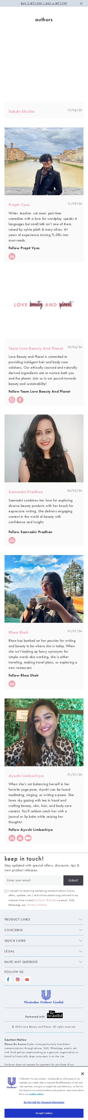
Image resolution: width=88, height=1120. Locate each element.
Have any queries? (21, 962)
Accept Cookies (44, 1113)
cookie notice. (36, 1094)
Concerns (14, 930)
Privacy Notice (37, 905)
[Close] (83, 1074)
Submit (73, 880)
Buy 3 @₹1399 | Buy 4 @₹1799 (44, 3)
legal (10, 951)
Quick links (15, 941)
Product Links (17, 919)
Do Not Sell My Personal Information (44, 1102)
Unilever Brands (45, 900)
